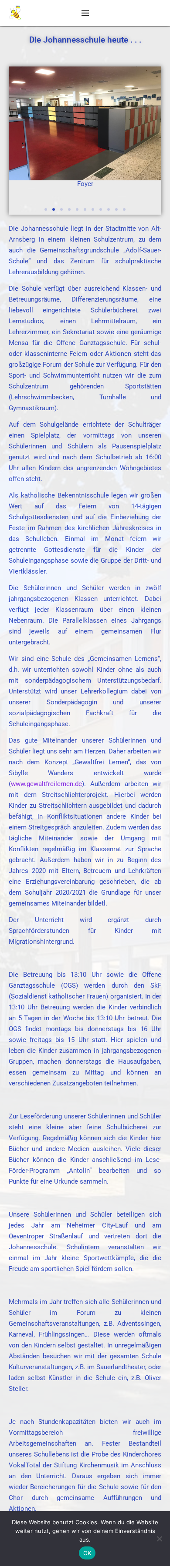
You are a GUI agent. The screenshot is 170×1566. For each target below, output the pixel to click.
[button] (45, 209)
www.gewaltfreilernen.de (46, 784)
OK (87, 1552)
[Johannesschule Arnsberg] (15, 13)
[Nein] (159, 1538)
